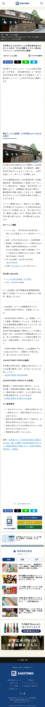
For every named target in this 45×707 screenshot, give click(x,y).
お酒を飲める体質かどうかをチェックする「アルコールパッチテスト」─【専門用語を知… (30, 599)
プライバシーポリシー (31, 683)
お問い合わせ (14, 683)
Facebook (24, 693)
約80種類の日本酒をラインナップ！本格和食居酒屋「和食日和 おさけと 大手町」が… (31, 577)
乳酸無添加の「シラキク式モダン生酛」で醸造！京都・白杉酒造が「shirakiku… (30, 611)
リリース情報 (13, 55)
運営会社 (31, 680)
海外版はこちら (14, 689)
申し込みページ (18, 266)
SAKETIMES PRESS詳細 (16, 375)
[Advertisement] (22, 107)
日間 (8, 559)
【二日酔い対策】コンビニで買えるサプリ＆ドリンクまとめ (30, 587)
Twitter (21, 693)
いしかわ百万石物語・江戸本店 (18, 279)
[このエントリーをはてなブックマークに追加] (33, 62)
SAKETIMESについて (14, 680)
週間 (22, 559)
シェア (9, 62)
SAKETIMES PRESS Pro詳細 (18, 398)
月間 (36, 559)
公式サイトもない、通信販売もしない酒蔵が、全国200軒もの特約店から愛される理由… (30, 566)
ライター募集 (14, 686)
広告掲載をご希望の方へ (31, 686)
